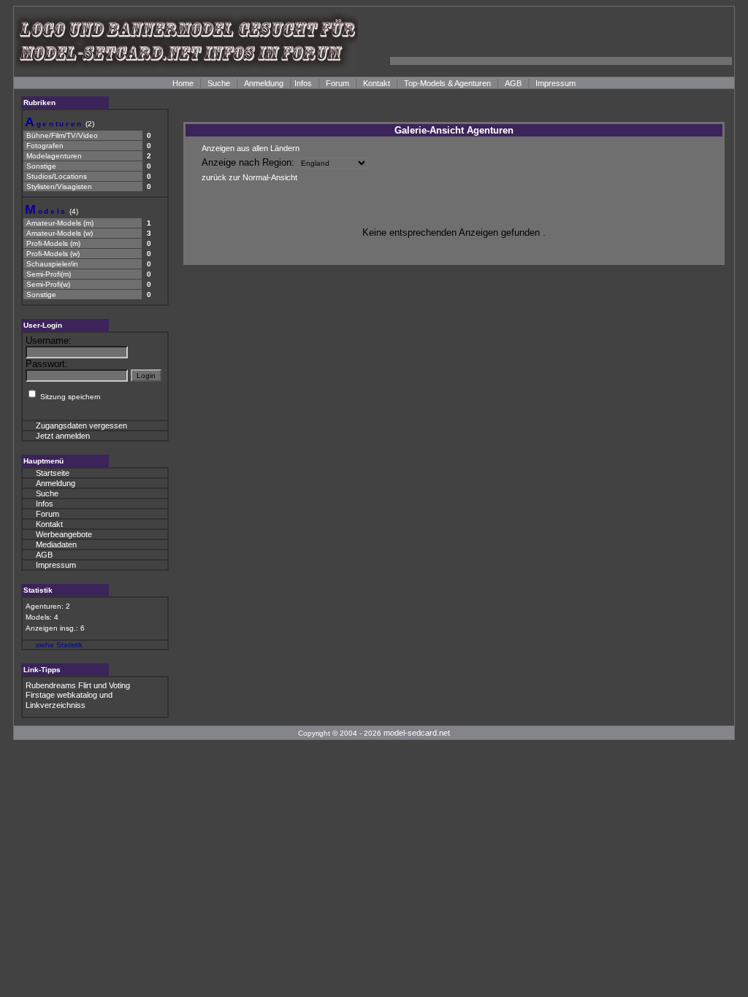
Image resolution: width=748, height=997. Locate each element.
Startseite (52, 473)
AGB (513, 83)
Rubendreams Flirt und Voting (78, 685)
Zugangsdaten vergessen (81, 425)
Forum (337, 83)
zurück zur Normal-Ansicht (249, 177)
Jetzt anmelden (63, 435)
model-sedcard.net (416, 732)
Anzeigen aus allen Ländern (250, 148)
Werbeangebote (64, 534)
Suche (218, 83)
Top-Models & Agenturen (447, 83)
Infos (303, 83)
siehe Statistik (59, 645)
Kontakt (376, 83)
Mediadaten (56, 544)
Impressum (555, 83)
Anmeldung (263, 83)
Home (183, 83)
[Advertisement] (561, 41)
